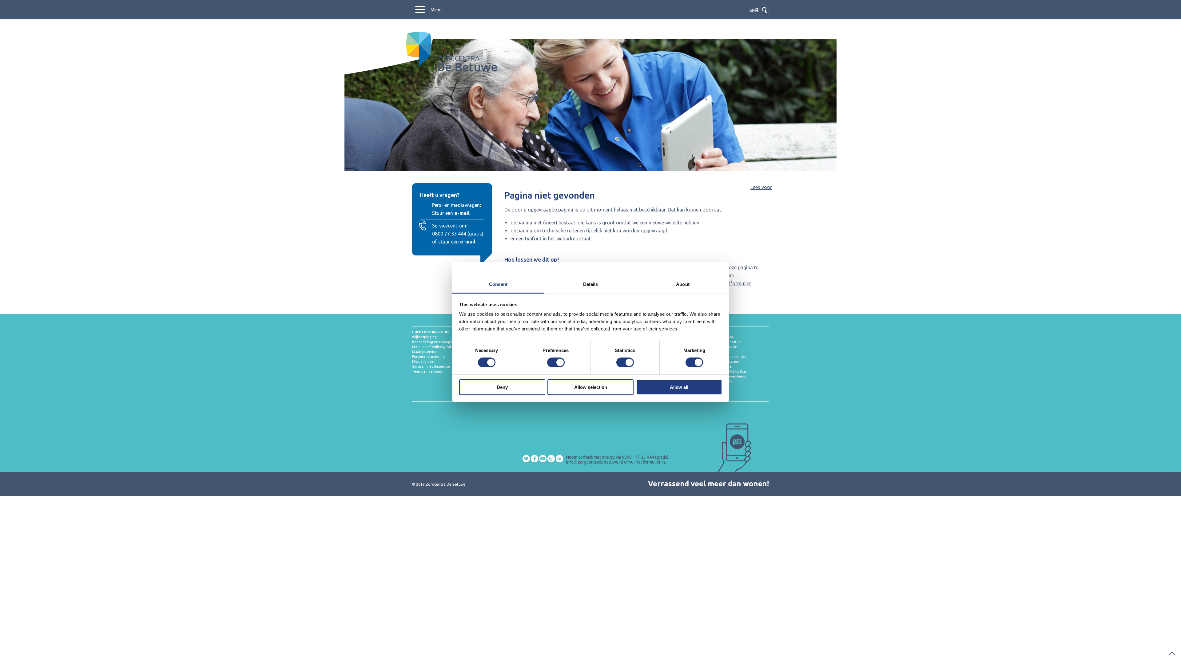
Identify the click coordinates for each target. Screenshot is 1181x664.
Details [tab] (590, 284)
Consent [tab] (498, 284)
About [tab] (683, 284)
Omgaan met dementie (431, 366)
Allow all (679, 387)
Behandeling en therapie (432, 342)
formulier (652, 462)
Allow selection (590, 387)
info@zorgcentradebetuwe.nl (594, 462)
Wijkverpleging (424, 337)
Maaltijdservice (424, 352)
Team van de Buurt (427, 371)
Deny (502, 387)
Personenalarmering (428, 356)
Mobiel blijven (423, 361)
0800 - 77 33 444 (638, 457)
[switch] (556, 362)
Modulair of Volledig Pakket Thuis (439, 347)
